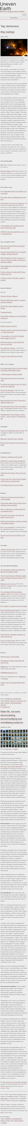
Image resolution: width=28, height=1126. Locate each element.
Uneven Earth (8, 6)
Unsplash (15, 749)
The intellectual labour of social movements (12, 485)
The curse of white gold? (7, 390)
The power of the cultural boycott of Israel (11, 356)
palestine (7, 703)
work (12, 1120)
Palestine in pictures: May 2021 (9, 326)
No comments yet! (5, 707)
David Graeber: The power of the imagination (12, 203)
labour (8, 1120)
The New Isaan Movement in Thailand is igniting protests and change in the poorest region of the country (13, 578)
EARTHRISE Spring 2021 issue (9, 672)
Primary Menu (14, 18)
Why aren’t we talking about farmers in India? (12, 430)
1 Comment (4, 1123)
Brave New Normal (6, 171)
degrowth (7, 701)
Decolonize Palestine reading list (9, 296)
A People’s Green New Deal (8, 549)
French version (4, 1086)
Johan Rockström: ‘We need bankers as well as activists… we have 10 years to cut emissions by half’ (13, 416)
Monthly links (9, 699)
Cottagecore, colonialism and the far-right (11, 457)
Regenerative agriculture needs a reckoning (12, 439)
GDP (2, 165)
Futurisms (5, 678)
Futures (8, 1116)
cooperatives (8, 1118)
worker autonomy (18, 1120)
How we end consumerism (7, 527)
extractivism (20, 701)
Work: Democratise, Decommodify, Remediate (15, 1082)
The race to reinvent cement (8, 640)
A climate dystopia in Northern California (11, 374)
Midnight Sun (4, 666)
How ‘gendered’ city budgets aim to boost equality (14, 606)
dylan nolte (8, 749)
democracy (13, 701)
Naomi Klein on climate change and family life (13, 461)
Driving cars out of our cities (8, 584)
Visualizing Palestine (6, 312)
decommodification (17, 1118)
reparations (3, 705)
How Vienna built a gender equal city (10, 610)
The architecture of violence (8, 348)
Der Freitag (23, 1100)
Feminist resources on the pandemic (10, 656)
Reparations (22, 676)
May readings (8, 32)
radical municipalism (15, 703)
